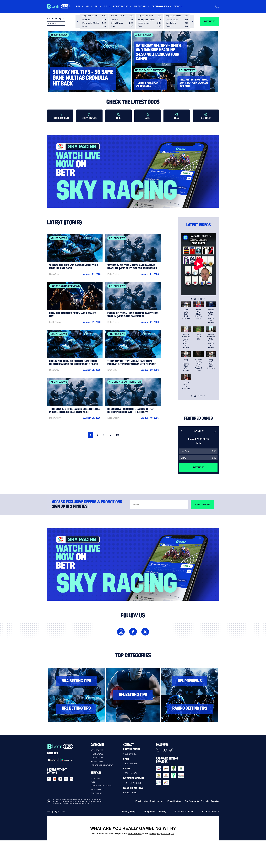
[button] (78, 21)
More (177, 6)
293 (117, 435)
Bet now (209, 21)
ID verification (174, 801)
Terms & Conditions (184, 811)
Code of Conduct (210, 811)
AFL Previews (97, 761)
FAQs (93, 782)
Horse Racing (120, 6)
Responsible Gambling (101, 785)
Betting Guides (160, 6)
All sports (140, 6)
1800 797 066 (130, 773)
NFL (106, 6)
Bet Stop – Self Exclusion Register (202, 801)
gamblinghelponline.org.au (161, 833)
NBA (78, 6)
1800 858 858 (135, 833)
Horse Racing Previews (102, 765)
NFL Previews (97, 754)
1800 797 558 (130, 763)
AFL (97, 6)
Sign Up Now (202, 504)
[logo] (58, 6)
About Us (95, 778)
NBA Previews (97, 750)
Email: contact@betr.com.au (149, 801)
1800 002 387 (130, 753)
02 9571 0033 (130, 792)
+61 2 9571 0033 (132, 783)
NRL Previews (97, 757)
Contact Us (96, 793)
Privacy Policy (97, 789)
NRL (88, 6)
